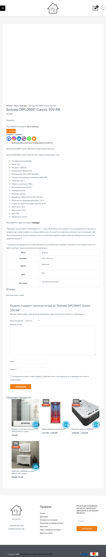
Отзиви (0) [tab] (48, 143)
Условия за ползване (49, 520)
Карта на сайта (46, 533)
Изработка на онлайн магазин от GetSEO (36, 554)
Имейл (13, 369)
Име (12, 361)
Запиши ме (87, 528)
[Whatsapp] (29, 138)
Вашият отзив (16, 324)
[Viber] (24, 138)
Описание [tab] (16, 143)
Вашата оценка (17, 321)
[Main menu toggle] (2, 8)
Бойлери (23, 105)
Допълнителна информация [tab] (32, 143)
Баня (16, 105)
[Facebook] (9, 138)
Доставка (44, 516)
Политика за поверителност (52, 523)
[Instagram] (14, 138)
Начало (9, 105)
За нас (42, 513)
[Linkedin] (19, 138)
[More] (34, 138)
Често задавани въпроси (50, 529)
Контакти (44, 526)
